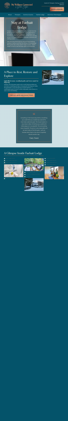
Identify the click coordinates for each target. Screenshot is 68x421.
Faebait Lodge (40, 15)
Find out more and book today (21, 95)
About (10, 15)
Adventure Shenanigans (54, 15)
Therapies (17, 15)
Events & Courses (28, 15)
